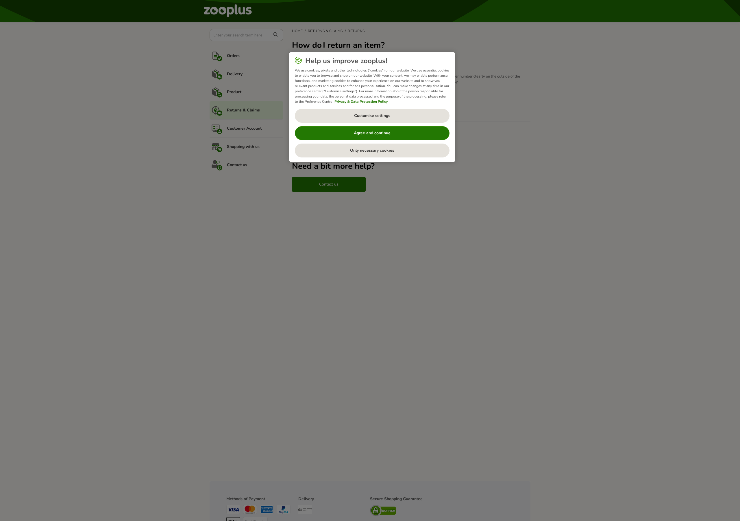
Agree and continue (372, 133)
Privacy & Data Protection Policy (361, 101)
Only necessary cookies (372, 150)
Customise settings (372, 115)
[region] (372, 107)
